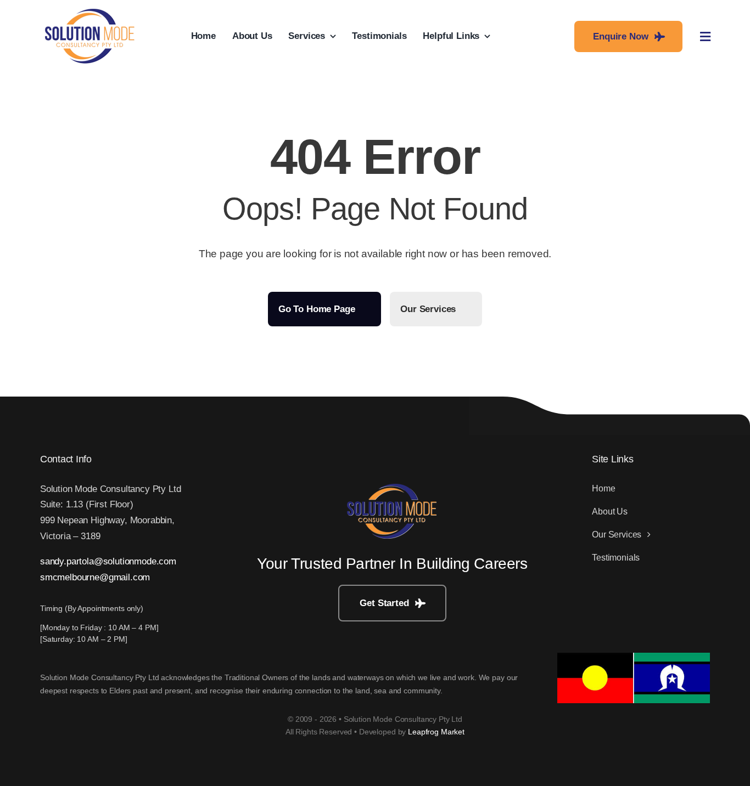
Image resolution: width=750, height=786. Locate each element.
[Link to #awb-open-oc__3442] (705, 37)
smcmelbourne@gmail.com (95, 577)
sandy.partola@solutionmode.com (108, 561)
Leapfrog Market (436, 731)
